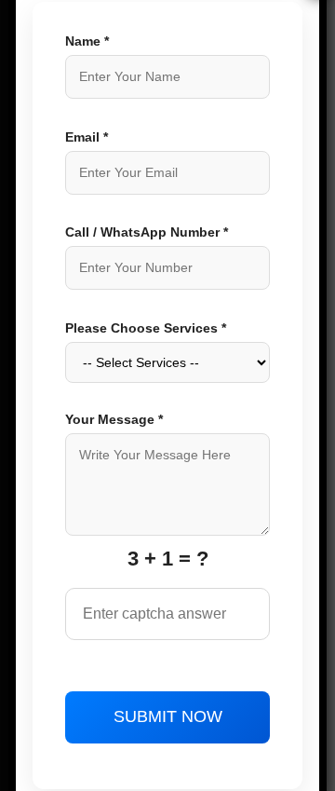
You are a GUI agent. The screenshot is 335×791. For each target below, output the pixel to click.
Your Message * (114, 419)
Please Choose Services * (145, 327)
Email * (86, 136)
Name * (87, 41)
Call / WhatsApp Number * (146, 232)
